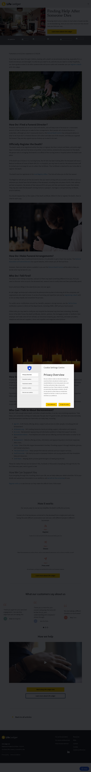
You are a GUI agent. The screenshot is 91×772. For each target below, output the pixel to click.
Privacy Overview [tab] (27, 374)
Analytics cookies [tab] (26, 388)
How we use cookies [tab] (27, 392)
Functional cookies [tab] (27, 383)
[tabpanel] (56, 387)
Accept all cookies (64, 404)
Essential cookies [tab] (26, 379)
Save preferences (51, 404)
